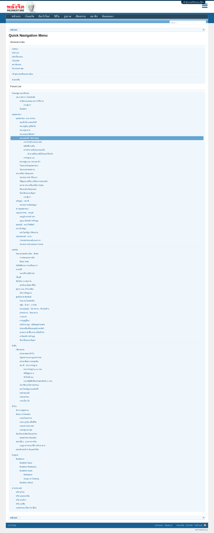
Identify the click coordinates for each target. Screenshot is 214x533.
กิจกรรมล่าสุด (17, 68)
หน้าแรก (15, 53)
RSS (205, 525)
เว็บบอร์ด (16, 61)
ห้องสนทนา (108, 16)
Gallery (15, 49)
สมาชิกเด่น (16, 65)
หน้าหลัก (189, 525)
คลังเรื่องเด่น (17, 57)
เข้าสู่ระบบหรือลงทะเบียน (193, 2)
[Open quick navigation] (203, 30)
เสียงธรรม (81, 16)
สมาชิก (94, 16)
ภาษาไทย (12, 525)
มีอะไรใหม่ (44, 16)
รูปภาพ (67, 16)
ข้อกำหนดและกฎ (201, 530)
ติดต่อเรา (169, 525)
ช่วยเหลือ (16, 80)
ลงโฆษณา (159, 525)
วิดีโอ (57, 16)
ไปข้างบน (198, 525)
